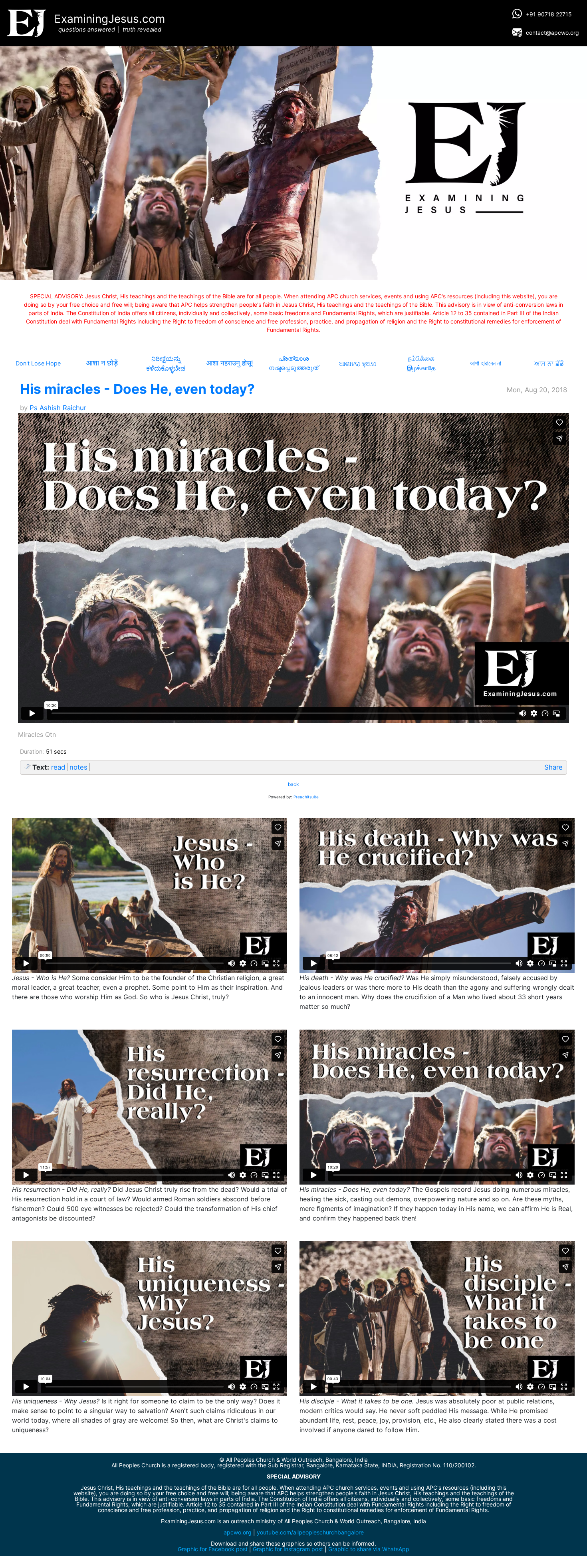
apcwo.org (238, 1532)
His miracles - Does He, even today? (137, 389)
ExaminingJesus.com (109, 22)
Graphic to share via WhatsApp (368, 1549)
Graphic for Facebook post (213, 1549)
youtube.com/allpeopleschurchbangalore (310, 1532)
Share (553, 767)
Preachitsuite (306, 796)
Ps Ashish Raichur (58, 408)
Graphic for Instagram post (288, 1549)
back (293, 784)
